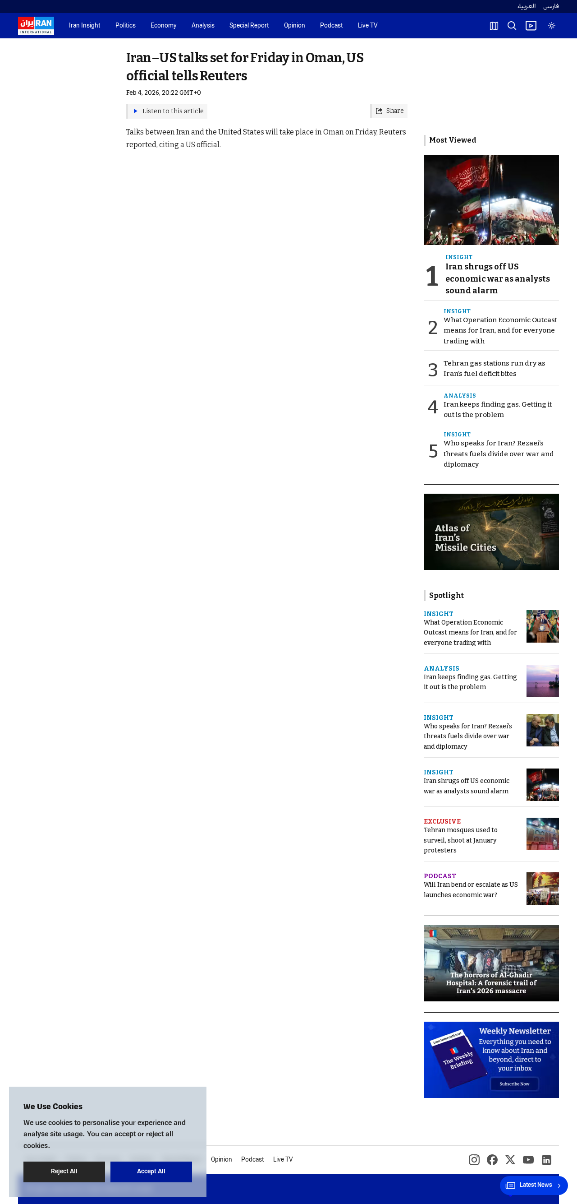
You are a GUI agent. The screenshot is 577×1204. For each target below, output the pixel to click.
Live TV (368, 26)
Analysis (203, 26)
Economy (164, 26)
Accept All (151, 1171)
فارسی (551, 6)
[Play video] (531, 25)
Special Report (249, 26)
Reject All (64, 1171)
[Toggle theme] (552, 26)
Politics (125, 26)
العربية (526, 6)
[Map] (494, 25)
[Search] (512, 25)
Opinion (294, 26)
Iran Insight (85, 26)
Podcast (331, 26)
